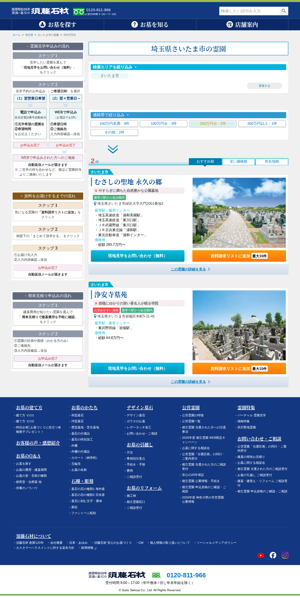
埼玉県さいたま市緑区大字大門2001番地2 (130, 203)
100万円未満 (114, 123)
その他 (114, 132)
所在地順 (272, 161)
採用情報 (87, 547)
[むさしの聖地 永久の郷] (239, 213)
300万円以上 (262, 123)
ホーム (17, 34)
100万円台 (164, 123)
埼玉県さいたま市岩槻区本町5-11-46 (126, 316)
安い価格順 (238, 161)
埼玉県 (29, 34)
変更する (264, 85)
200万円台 (213, 123)
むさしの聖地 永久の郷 (128, 181)
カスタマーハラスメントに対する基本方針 (45, 547)
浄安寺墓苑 (110, 294)
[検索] (284, 11)
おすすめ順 (205, 161)
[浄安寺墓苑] (239, 325)
